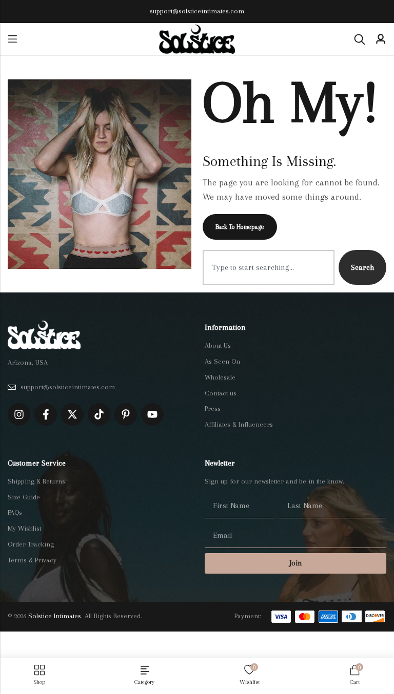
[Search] (359, 39)
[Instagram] (19, 414)
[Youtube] (152, 414)
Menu (12, 39)
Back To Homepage (239, 226)
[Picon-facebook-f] (45, 414)
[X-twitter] (72, 414)
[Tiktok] (99, 414)
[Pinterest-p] (125, 414)
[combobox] (268, 267)
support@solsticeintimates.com (197, 11)
